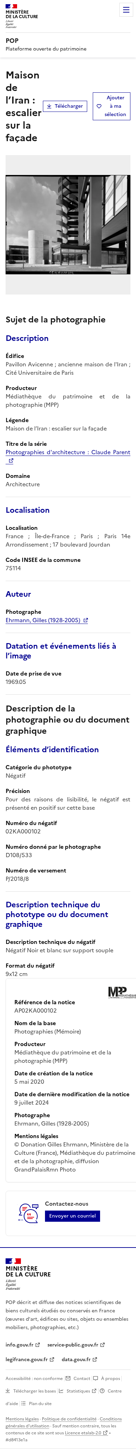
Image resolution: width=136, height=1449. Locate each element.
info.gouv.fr (19, 1345)
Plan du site (40, 1404)
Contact (82, 1378)
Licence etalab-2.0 (83, 1433)
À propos (110, 1378)
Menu (126, 10)
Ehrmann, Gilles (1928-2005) (43, 620)
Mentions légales (22, 1419)
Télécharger (69, 106)
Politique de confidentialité (69, 1419)
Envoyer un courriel (72, 1216)
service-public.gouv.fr (72, 1345)
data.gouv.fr (76, 1359)
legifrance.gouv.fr (27, 1359)
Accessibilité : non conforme (34, 1378)
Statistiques (78, 1391)
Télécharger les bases (34, 1391)
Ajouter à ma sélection (115, 106)
